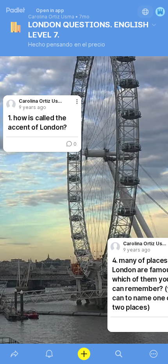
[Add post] (84, 354)
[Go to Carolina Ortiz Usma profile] (115, 247)
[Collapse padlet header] (154, 24)
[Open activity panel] (49, 354)
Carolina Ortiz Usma (51, 17)
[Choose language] (145, 11)
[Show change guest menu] (160, 12)
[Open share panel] (14, 354)
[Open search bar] (119, 353)
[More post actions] (72, 104)
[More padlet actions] (153, 354)
